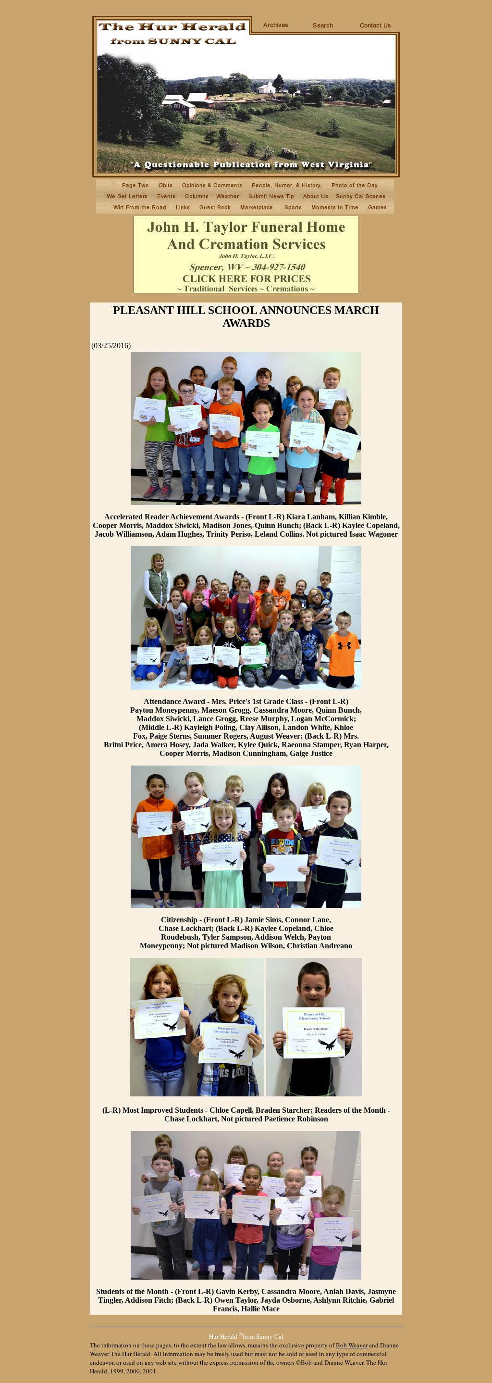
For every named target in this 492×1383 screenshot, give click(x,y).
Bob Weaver (352, 1345)
